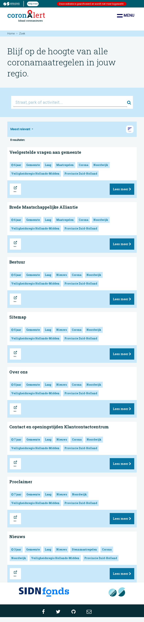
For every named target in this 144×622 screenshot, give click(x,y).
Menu (128, 15)
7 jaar (17, 439)
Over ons (18, 372)
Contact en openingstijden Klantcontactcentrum (59, 426)
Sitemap (17, 317)
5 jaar (17, 275)
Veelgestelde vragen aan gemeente (45, 152)
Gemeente (33, 165)
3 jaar (17, 549)
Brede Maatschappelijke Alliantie (43, 207)
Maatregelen (65, 165)
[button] (130, 129)
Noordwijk (100, 165)
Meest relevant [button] (20, 129)
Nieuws (61, 275)
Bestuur (17, 262)
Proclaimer (20, 481)
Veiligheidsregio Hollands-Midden (35, 173)
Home (11, 33)
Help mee (33, 3)
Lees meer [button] (121, 189)
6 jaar (17, 165)
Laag (48, 165)
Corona (83, 165)
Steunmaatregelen (84, 549)
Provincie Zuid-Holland (80, 173)
